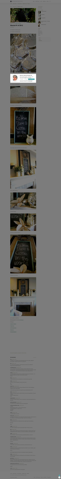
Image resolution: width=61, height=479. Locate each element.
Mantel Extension (43, 24)
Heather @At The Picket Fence (14, 463)
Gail (10, 363)
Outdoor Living (25, 3)
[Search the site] (50, 1)
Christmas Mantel (43, 11)
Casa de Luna (12, 415)
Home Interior (15, 3)
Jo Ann (11, 468)
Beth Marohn (12, 458)
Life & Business (19, 3)
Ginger (11, 454)
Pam (11, 429)
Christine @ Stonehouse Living (14, 405)
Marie (11, 419)
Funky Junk (12, 329)
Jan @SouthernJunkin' (13, 402)
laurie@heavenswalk (13, 436)
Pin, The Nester (21, 319)
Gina (11, 359)
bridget (11, 426)
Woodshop (44, 1)
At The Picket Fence (13, 327)
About (34, 1)
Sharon (11, 446)
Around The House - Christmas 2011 (45, 21)
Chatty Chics (12, 325)
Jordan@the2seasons (13, 367)
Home (11, 6)
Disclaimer (44, 477)
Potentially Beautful (13, 331)
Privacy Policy (49, 477)
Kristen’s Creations (13, 323)
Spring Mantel (43, 17)
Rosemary (11, 443)
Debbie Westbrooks (18, 23)
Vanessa (11, 372)
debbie (11, 433)
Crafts (41, 1)
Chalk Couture (37, 1)
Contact (47, 1)
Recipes (29, 3)
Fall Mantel (42, 14)
